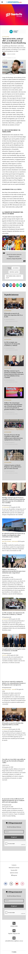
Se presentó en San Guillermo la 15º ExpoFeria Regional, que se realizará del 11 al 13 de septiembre (13, 800)
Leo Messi (16, 268)
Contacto (14, 865)
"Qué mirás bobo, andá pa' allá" (13, 277)
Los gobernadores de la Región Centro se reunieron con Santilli (13, 649)
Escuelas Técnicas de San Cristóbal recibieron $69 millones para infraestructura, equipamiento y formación (13, 437)
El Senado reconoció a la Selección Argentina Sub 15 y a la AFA (13, 315)
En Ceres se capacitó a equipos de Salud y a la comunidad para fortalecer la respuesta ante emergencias (14, 683)
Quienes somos (14, 872)
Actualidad (5, 36)
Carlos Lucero (11, 54)
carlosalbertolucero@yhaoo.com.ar (14, 941)
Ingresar (14, 875)
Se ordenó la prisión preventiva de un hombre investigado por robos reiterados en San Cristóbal (13, 535)
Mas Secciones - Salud (8, 689)
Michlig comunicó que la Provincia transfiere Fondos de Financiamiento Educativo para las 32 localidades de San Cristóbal (14, 374)
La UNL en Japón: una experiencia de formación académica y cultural (12, 344)
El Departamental (15, 823)
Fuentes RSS (14, 870)
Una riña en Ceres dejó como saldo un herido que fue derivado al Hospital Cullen (13, 761)
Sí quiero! (14, 837)
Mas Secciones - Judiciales (10, 541)
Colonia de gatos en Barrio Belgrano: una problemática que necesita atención (12, 466)
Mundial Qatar (14, 272)
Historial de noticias (14, 867)
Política (4, 655)
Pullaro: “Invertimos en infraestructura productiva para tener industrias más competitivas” (13, 571)
